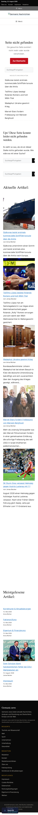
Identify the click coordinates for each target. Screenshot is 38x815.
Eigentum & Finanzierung (14, 630)
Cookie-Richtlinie (7, 782)
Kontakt (10, 4)
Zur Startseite (19, 61)
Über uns (4, 4)
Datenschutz (6, 786)
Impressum (18, 4)
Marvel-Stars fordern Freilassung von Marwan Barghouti (16, 114)
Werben (4, 795)
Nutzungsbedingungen (10, 789)
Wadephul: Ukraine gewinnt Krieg (18, 359)
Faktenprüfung (9, 620)
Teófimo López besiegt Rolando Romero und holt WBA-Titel (16, 94)
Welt (3, 733)
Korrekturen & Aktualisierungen (17, 609)
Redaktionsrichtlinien (9, 761)
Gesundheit (6, 746)
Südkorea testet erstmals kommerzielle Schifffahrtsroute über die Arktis (19, 83)
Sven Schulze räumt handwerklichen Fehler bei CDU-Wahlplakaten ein (17, 666)
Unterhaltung (6, 743)
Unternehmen (6, 740)
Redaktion (26, 4)
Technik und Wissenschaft (11, 730)
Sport (3, 737)
